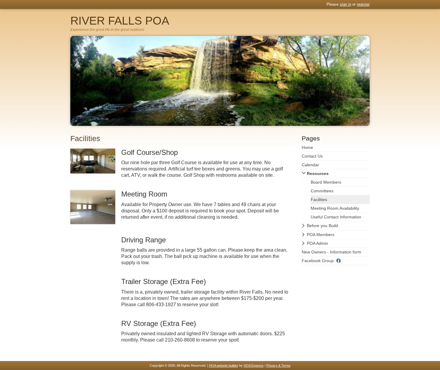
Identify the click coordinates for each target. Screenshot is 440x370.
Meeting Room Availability (335, 208)
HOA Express (254, 365)
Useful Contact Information (336, 217)
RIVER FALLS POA (119, 20)
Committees (322, 190)
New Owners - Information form (331, 252)
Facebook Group (318, 260)
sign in (345, 4)
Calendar (310, 164)
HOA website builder (223, 365)
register (363, 4)
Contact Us (312, 156)
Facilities (319, 199)
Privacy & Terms (278, 365)
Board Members (326, 182)
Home (307, 147)
